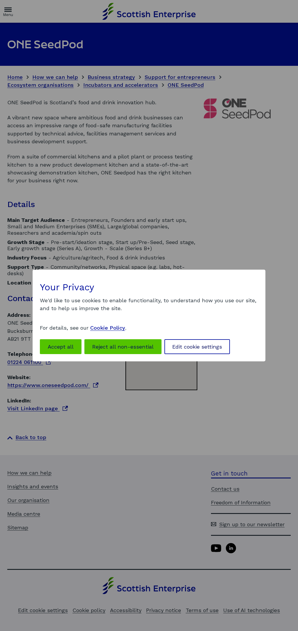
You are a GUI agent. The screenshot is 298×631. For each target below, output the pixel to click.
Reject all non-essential (123, 347)
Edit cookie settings (197, 347)
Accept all (61, 347)
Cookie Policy (107, 328)
